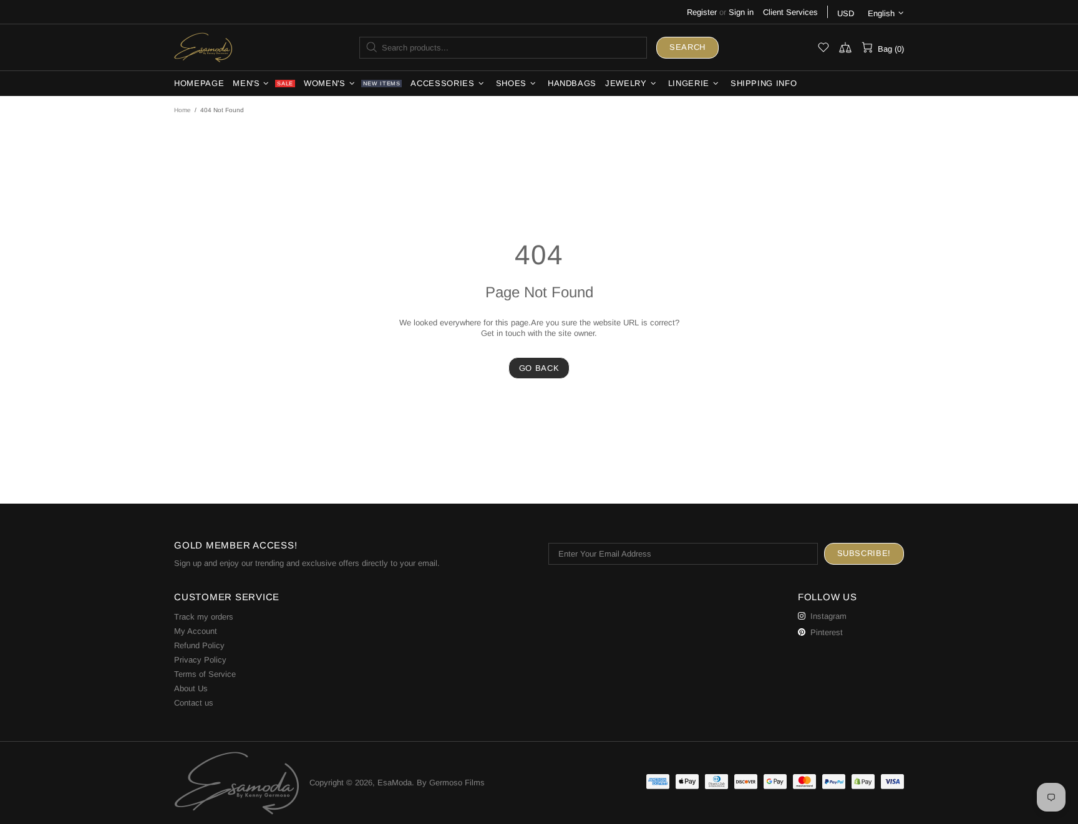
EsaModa (203, 47)
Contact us (193, 702)
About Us (191, 688)
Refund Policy (199, 645)
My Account (195, 631)
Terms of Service (205, 674)
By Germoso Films (451, 782)
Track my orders (203, 616)
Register (702, 12)
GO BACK (539, 368)
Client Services (790, 12)
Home (182, 110)
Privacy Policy (200, 659)
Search (687, 47)
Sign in (741, 12)
